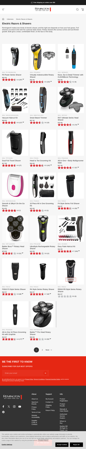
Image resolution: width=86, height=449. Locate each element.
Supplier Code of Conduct (34, 422)
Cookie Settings (7, 444)
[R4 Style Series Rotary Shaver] (43, 271)
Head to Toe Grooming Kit (40, 161)
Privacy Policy (29, 379)
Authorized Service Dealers (63, 416)
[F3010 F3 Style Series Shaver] (15, 271)
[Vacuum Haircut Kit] (15, 100)
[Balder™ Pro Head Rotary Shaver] (43, 314)
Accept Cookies (62, 444)
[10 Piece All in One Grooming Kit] (43, 186)
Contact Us (49, 402)
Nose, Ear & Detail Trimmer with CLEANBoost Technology (70, 76)
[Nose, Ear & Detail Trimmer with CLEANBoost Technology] (71, 57)
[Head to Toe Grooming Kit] (43, 143)
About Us (35, 399)
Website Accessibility (36, 416)
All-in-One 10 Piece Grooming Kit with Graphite (14, 333)
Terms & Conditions (39, 379)
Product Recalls (62, 405)
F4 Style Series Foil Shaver (68, 203)
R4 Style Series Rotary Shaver (42, 289)
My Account (49, 399)
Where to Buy (63, 422)
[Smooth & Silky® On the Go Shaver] (15, 186)
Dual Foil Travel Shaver (11, 161)
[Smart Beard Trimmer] (43, 100)
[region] (43, 440)
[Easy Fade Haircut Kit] (71, 228)
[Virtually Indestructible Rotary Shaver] (43, 57)
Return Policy (50, 410)
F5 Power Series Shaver (11, 75)
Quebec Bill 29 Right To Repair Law (64, 428)
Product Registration (64, 400)
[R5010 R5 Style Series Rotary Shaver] (71, 271)
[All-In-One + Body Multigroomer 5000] (71, 143)
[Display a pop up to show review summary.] (23, 80)
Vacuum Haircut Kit (10, 118)
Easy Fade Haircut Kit (66, 246)
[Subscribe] (45, 373)
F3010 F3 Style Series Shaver (14, 289)
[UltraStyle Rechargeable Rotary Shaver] (43, 228)
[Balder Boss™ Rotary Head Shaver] (15, 228)
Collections (10, 19)
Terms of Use (36, 412)
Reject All (76, 444)
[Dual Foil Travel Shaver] (15, 143)
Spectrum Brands (35, 403)
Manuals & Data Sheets (64, 410)
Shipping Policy (48, 406)
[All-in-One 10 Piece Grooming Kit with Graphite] (15, 314)
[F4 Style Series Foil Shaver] (71, 186)
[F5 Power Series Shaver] (15, 57)
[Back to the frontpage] (3, 19)
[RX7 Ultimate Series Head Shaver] (71, 100)
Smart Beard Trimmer (38, 118)
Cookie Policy (43, 440)
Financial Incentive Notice (52, 379)
